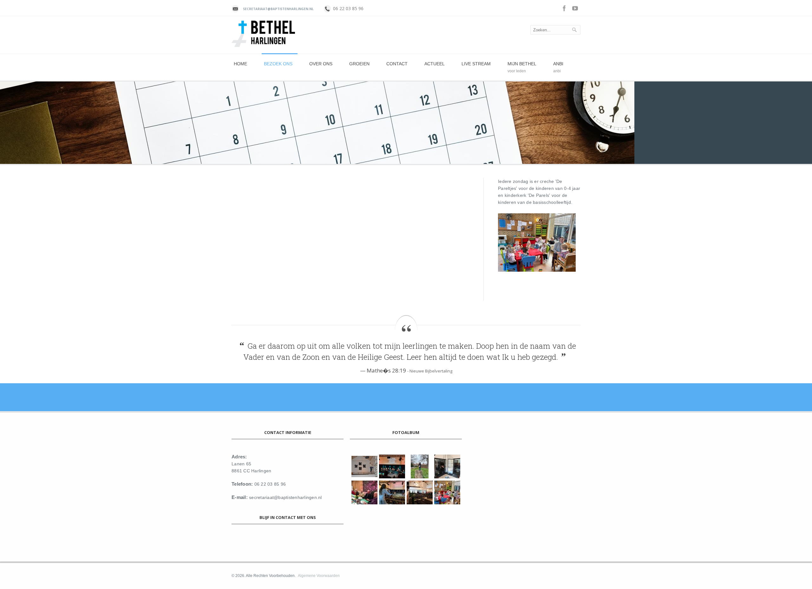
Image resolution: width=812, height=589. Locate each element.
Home (240, 63)
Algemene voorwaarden (319, 575)
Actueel (434, 63)
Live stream (476, 63)
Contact (397, 63)
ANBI (558, 63)
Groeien (359, 63)
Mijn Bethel (522, 63)
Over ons (320, 63)
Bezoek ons (278, 63)
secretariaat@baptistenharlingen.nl (278, 9)
